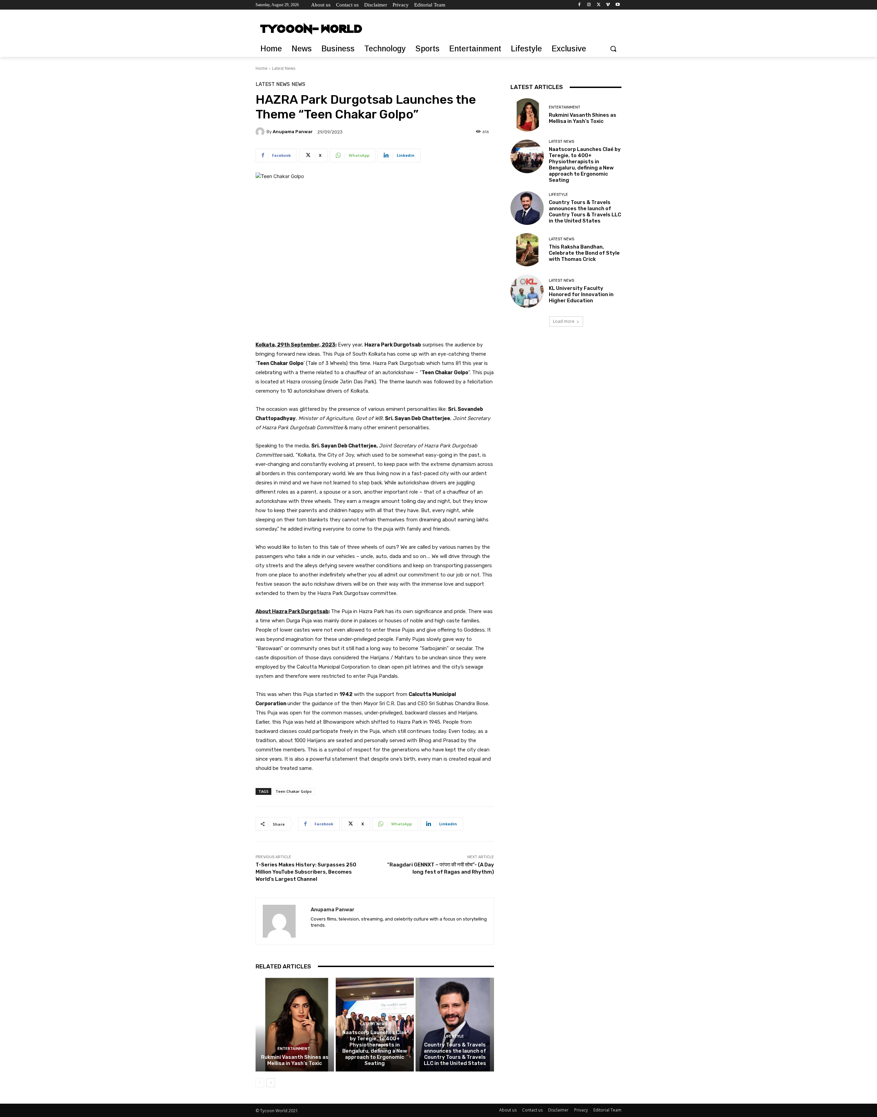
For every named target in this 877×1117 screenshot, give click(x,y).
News (298, 84)
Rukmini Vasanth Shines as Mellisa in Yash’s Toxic (295, 1060)
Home (262, 68)
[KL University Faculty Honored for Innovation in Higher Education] (527, 291)
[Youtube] (617, 5)
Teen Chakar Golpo (293, 791)
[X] (599, 5)
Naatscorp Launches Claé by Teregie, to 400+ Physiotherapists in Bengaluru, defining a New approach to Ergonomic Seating (374, 1047)
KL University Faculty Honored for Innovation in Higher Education (581, 294)
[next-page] (271, 1082)
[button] (613, 48)
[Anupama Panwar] (261, 131)
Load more (564, 321)
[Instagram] (589, 5)
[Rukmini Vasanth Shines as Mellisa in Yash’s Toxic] (295, 1024)
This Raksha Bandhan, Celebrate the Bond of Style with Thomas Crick (584, 253)
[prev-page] (260, 1082)
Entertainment (293, 1049)
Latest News (283, 68)
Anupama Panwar (293, 131)
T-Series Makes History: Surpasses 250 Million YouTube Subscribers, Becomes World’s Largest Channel (306, 872)
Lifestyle (454, 1036)
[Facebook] (579, 5)
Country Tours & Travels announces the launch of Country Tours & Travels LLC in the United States (455, 1054)
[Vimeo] (608, 5)
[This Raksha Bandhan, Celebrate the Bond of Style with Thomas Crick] (527, 249)
